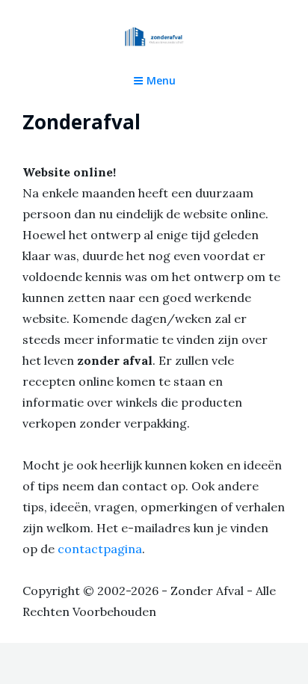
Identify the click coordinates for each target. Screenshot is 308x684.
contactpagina (100, 548)
